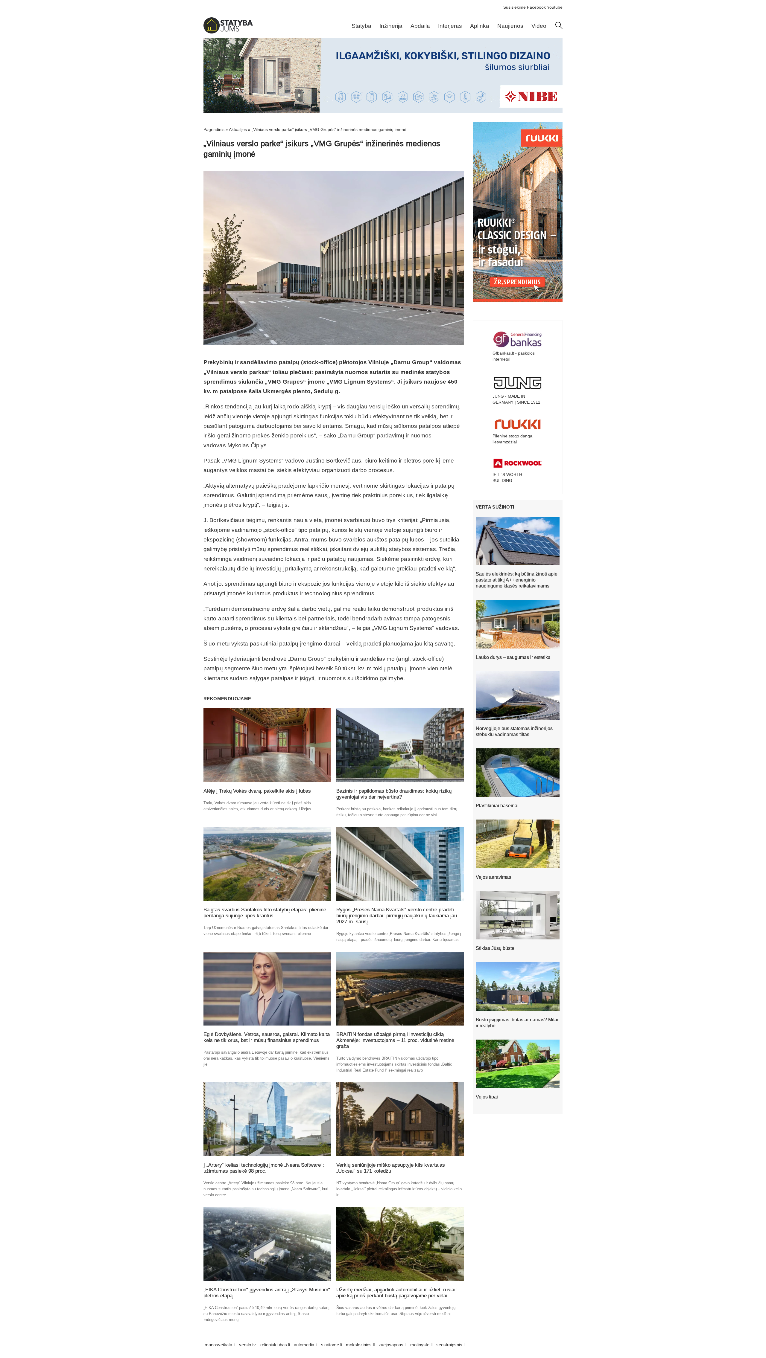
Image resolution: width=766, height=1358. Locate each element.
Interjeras (450, 26)
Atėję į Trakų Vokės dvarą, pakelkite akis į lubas (257, 791)
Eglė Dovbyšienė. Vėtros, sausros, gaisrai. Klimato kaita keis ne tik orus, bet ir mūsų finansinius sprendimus (266, 1037)
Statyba (361, 26)
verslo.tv (247, 1344)
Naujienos (510, 26)
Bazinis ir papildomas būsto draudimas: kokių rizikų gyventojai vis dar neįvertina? (394, 794)
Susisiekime (514, 7)
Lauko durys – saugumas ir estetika (513, 657)
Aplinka (479, 26)
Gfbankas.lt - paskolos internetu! (514, 356)
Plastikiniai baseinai (497, 805)
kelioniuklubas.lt (274, 1344)
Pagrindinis (213, 129)
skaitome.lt (331, 1344)
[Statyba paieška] (559, 27)
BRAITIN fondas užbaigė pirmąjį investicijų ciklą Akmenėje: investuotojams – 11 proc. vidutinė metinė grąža (395, 1040)
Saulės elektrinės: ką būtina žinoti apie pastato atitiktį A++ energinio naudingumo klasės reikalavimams (516, 579)
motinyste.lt (421, 1344)
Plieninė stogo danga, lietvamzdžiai (513, 439)
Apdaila (420, 26)
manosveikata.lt (220, 1344)
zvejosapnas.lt (393, 1344)
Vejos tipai (487, 1096)
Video (538, 26)
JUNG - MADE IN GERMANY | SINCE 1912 (516, 399)
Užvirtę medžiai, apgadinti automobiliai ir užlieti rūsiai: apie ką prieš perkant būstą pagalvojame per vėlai (396, 1293)
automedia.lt (305, 1344)
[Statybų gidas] (228, 32)
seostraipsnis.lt (451, 1344)
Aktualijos (238, 129)
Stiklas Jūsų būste (495, 948)
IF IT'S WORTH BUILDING (507, 477)
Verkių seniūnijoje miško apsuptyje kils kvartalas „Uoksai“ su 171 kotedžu (390, 1168)
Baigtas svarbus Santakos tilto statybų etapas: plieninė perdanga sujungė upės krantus (264, 912)
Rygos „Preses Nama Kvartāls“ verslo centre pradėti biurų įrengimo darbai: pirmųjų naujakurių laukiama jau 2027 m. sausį (396, 915)
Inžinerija (390, 26)
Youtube (555, 7)
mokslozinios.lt (360, 1344)
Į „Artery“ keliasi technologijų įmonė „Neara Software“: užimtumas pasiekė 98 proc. (263, 1168)
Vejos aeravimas (493, 877)
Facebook (536, 7)
